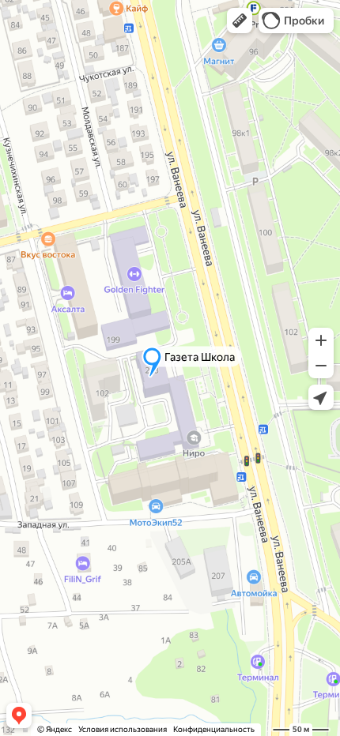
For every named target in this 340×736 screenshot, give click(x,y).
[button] (239, 20)
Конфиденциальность (214, 729)
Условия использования (122, 729)
